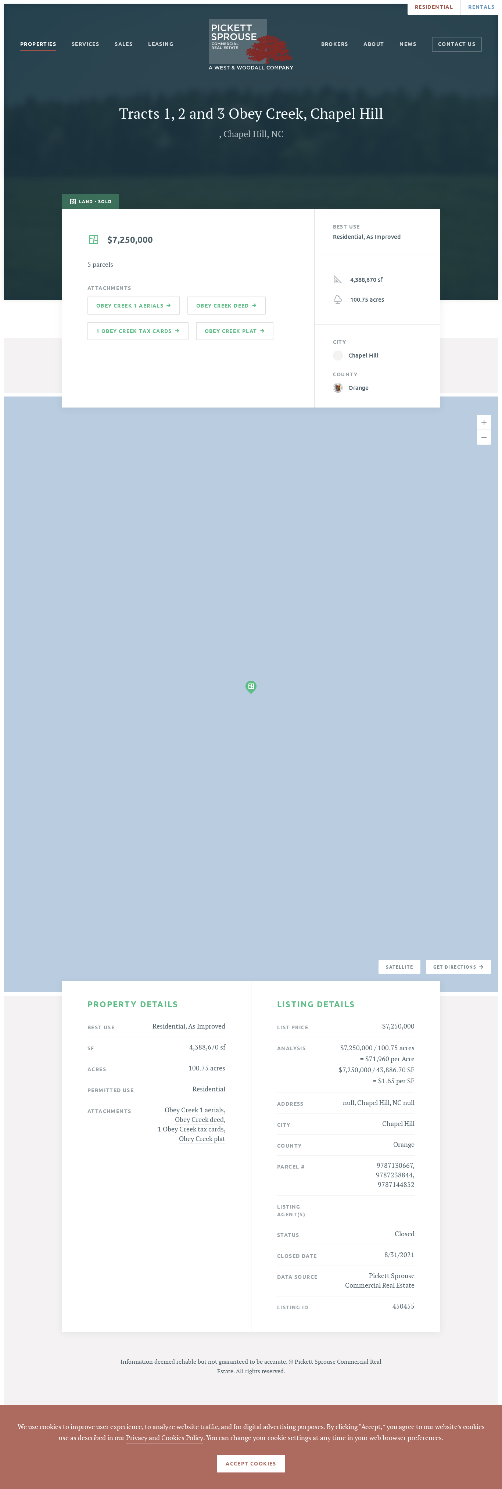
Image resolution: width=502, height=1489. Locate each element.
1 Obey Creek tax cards (191, 1129)
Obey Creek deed (199, 1120)
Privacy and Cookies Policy (164, 1438)
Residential (434, 7)
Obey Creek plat (202, 1139)
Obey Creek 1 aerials (194, 1110)
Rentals (481, 7)
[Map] (251, 694)
